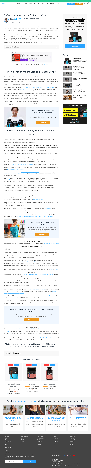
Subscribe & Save (8, 447)
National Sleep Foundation (45, 337)
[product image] (13, 373)
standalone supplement (22, 295)
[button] (26, 1)
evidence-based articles (24, 401)
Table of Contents (12, 47)
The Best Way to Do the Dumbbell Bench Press (79, 85)
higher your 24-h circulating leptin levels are (15, 173)
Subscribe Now (53, 1)
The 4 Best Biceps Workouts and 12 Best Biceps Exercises (78, 68)
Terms (78, 465)
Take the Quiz (42, 122)
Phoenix (51, 295)
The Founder (39, 441)
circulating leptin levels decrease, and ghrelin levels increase (38, 87)
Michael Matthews (17, 18)
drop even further (24, 89)
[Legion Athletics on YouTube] (73, 455)
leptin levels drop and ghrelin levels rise (29, 329)
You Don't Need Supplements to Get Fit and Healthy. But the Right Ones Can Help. (80, 61)
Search (85, 3)
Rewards (6, 449)
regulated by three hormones (27, 76)
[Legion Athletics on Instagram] (67, 455)
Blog (22, 438)
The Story (39, 439)
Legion (7, 4)
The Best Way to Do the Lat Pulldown (80, 79)
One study (6, 331)
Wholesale (39, 444)
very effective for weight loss (13, 179)
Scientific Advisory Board (41, 438)
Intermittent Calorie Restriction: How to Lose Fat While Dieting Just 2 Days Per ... (56, 419)
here (52, 269)
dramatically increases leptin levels (30, 172)
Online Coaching (8, 441)
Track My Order (56, 439)
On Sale (6, 438)
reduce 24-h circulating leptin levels (16, 166)
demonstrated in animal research (15, 169)
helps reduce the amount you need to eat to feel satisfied (38, 274)
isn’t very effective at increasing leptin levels (23, 164)
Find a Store (79, 3)
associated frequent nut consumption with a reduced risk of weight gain (34, 216)
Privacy (75, 465)
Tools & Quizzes (24, 439)
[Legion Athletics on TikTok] (70, 455)
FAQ (54, 444)
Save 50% (71, 3)
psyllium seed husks (35, 204)
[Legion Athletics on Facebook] (64, 455)
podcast (45, 64)
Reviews (6, 450)
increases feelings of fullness (37, 289)
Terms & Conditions (73, 439)
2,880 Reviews (52, 386)
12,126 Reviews (16, 388)
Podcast (22, 441)
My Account (56, 438)
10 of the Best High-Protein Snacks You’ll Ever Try (79, 96)
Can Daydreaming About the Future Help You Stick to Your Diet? (13, 419)
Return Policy (56, 441)
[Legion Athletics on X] (62, 455)
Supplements (7, 439)
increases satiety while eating (51, 243)
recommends (47, 208)
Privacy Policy (72, 441)
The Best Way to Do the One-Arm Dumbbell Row (79, 90)
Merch (6, 444)
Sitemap (71, 444)
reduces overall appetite (47, 149)
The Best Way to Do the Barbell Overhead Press (79, 73)
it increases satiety (38, 199)
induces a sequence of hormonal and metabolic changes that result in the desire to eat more (34, 261)
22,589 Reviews (35, 386)
